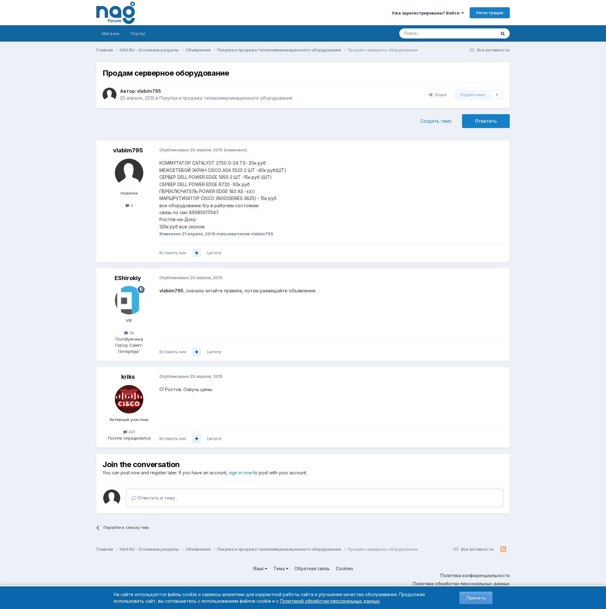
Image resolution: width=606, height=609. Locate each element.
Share (439, 94)
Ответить (486, 121)
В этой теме (476, 33)
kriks (128, 376)
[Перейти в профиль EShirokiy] (129, 300)
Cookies (344, 568)
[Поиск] (503, 33)
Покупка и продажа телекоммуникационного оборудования (225, 98)
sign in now (240, 472)
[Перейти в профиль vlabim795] (109, 95)
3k (131, 332)
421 (131, 431)
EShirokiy (128, 278)
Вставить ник (172, 252)
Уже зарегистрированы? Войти (426, 12)
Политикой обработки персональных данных (330, 601)
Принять (476, 597)
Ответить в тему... (157, 498)
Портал (138, 33)
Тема (279, 568)
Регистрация (489, 12)
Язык (259, 568)
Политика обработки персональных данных (461, 583)
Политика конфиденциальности (475, 575)
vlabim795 (149, 91)
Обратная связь (312, 568)
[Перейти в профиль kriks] (129, 399)
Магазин (110, 33)
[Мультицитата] (196, 253)
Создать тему (436, 121)
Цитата (214, 252)
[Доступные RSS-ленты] (503, 549)
